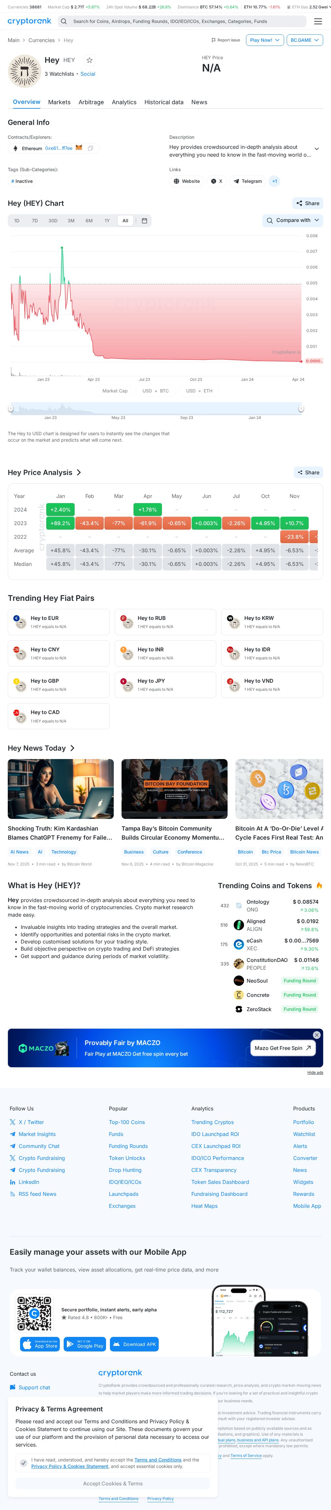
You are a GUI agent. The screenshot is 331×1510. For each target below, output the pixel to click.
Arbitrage (91, 102)
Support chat (34, 1387)
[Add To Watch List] (89, 60)
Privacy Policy (160, 1498)
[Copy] (90, 148)
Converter (305, 1158)
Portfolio (303, 1122)
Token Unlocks (127, 1158)
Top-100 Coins (127, 1122)
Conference (189, 851)
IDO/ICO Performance (217, 1158)
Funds (116, 1134)
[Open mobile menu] (318, 21)
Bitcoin (245, 851)
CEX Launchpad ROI (215, 1146)
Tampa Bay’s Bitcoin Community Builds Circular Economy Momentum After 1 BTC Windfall (173, 837)
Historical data (164, 102)
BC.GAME (301, 40)
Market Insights (37, 1134)
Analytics (124, 102)
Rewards (303, 1194)
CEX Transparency (214, 1170)
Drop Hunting (125, 1170)
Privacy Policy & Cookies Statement (69, 1466)
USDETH (199, 390)
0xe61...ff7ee (58, 148)
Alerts (300, 1146)
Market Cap (115, 390)
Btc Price (271, 851)
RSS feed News (37, 1194)
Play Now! (261, 40)
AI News (19, 851)
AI (40, 851)
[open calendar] (144, 220)
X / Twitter (31, 1122)
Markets (59, 102)
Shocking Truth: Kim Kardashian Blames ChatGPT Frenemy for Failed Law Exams (59, 837)
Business (134, 851)
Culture (160, 851)
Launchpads (123, 1194)
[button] (40, 1344)
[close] (317, 1035)
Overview (26, 101)
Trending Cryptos (212, 1122)
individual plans (221, 1440)
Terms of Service (246, 1455)
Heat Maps (204, 1206)
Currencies (41, 40)
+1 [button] (274, 181)
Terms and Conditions (118, 1498)
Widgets (303, 1182)
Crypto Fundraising (42, 1158)
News (199, 102)
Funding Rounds (128, 1146)
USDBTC (156, 390)
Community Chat (39, 1146)
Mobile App (307, 1206)
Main (13, 40)
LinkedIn (29, 1182)
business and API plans (258, 1440)
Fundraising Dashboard (219, 1194)
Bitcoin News (304, 851)
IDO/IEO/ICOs (125, 1182)
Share (312, 203)
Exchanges (122, 1206)
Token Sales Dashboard (220, 1182)
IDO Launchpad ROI (215, 1134)
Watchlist (304, 1134)
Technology (63, 851)
